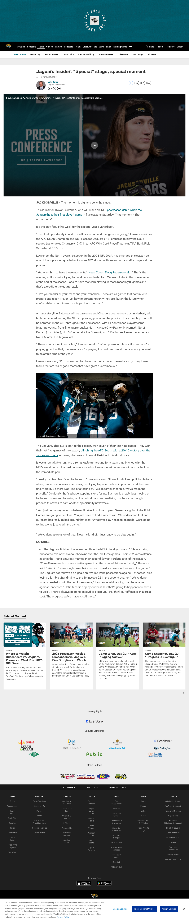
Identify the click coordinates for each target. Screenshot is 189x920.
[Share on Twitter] (137, 84)
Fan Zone (116, 808)
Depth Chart (12, 818)
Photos (143, 806)
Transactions (12, 806)
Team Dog (12, 852)
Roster (12, 801)
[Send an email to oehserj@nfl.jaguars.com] (59, 88)
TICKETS (91, 796)
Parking (39, 811)
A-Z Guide (67, 823)
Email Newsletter (173, 837)
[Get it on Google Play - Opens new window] (104, 884)
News (143, 801)
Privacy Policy (173, 854)
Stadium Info (39, 806)
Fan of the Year (116, 843)
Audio (143, 816)
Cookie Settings (120, 909)
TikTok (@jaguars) (173, 828)
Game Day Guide (39, 801)
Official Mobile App (172, 801)
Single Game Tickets (91, 811)
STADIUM (67, 796)
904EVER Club (116, 867)
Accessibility (67, 828)
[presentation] (184, 693)
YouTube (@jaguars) (173, 806)
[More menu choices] (130, 46)
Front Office (12, 833)
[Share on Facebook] (131, 84)
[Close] (184, 909)
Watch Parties (39, 833)
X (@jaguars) (173, 816)
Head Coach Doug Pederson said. (109, 272)
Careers (173, 842)
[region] (94, 909)
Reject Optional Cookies (145, 909)
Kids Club (116, 862)
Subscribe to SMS (173, 833)
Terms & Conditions (173, 859)
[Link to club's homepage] (8, 46)
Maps (39, 816)
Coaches (12, 823)
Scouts (12, 828)
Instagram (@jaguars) (173, 811)
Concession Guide (39, 828)
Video (143, 811)
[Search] (147, 46)
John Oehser (53, 82)
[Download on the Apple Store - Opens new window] (83, 883)
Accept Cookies (169, 909)
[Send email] (142, 84)
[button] (94, 145)
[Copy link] (148, 83)
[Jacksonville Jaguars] (94, 897)
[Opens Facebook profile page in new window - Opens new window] (50, 88)
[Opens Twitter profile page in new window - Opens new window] (54, 88)
